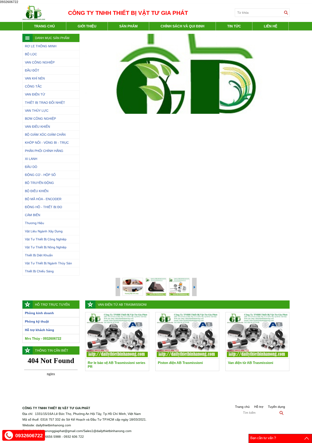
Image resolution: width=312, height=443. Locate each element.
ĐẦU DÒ (31, 167)
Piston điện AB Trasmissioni (180, 363)
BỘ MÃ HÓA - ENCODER (43, 199)
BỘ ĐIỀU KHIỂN (36, 191)
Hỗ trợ (258, 407)
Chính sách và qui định (182, 26)
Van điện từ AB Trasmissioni (250, 363)
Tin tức (234, 26)
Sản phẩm (128, 26)
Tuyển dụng (276, 407)
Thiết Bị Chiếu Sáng (39, 271)
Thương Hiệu (34, 223)
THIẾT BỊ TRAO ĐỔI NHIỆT (45, 102)
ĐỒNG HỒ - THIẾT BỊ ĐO (43, 207)
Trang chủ (44, 26)
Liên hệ (270, 26)
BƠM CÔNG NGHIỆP (40, 118)
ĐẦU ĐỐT (32, 70)
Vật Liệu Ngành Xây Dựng (44, 231)
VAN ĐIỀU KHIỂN (37, 126)
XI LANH (31, 159)
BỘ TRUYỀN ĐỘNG (39, 183)
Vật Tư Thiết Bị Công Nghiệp (45, 239)
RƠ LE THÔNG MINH (40, 46)
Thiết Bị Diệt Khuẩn (39, 255)
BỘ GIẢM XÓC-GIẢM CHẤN (45, 134)
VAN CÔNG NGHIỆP (40, 62)
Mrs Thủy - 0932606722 (43, 338)
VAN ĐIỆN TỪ (35, 94)
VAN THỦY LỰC (36, 110)
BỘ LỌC (31, 54)
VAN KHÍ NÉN (35, 78)
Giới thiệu (87, 26)
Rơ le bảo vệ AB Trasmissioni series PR (116, 365)
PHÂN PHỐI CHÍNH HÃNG (44, 151)
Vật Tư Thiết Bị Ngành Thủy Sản (48, 263)
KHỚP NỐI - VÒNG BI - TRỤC (47, 142)
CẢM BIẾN (32, 215)
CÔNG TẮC (33, 86)
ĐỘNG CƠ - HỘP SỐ (40, 175)
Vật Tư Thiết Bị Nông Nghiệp (45, 247)
